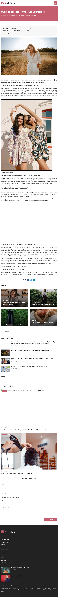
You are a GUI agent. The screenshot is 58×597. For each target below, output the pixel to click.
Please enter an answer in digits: (10, 497)
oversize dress (48, 380)
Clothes (27, 30)
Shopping (3, 560)
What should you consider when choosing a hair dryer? (17, 473)
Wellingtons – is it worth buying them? (13, 324)
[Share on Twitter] (31, 280)
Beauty (3, 558)
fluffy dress (17, 380)
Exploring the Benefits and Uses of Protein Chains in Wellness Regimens (31, 350)
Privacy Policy (53, 589)
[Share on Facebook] (28, 280)
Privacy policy (5, 542)
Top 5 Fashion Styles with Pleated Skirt (42, 304)
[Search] (2, 331)
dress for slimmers (7, 380)
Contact (3, 544)
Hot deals (3, 562)
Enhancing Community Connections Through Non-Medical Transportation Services (32, 359)
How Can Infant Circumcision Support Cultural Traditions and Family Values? (23, 430)
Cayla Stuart (6, 30)
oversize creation (37, 380)
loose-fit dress (26, 380)
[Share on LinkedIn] (34, 280)
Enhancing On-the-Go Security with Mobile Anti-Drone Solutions (29, 366)
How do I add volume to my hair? (20, 576)
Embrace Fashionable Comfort (20, 567)
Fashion (3, 553)
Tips (2, 555)
